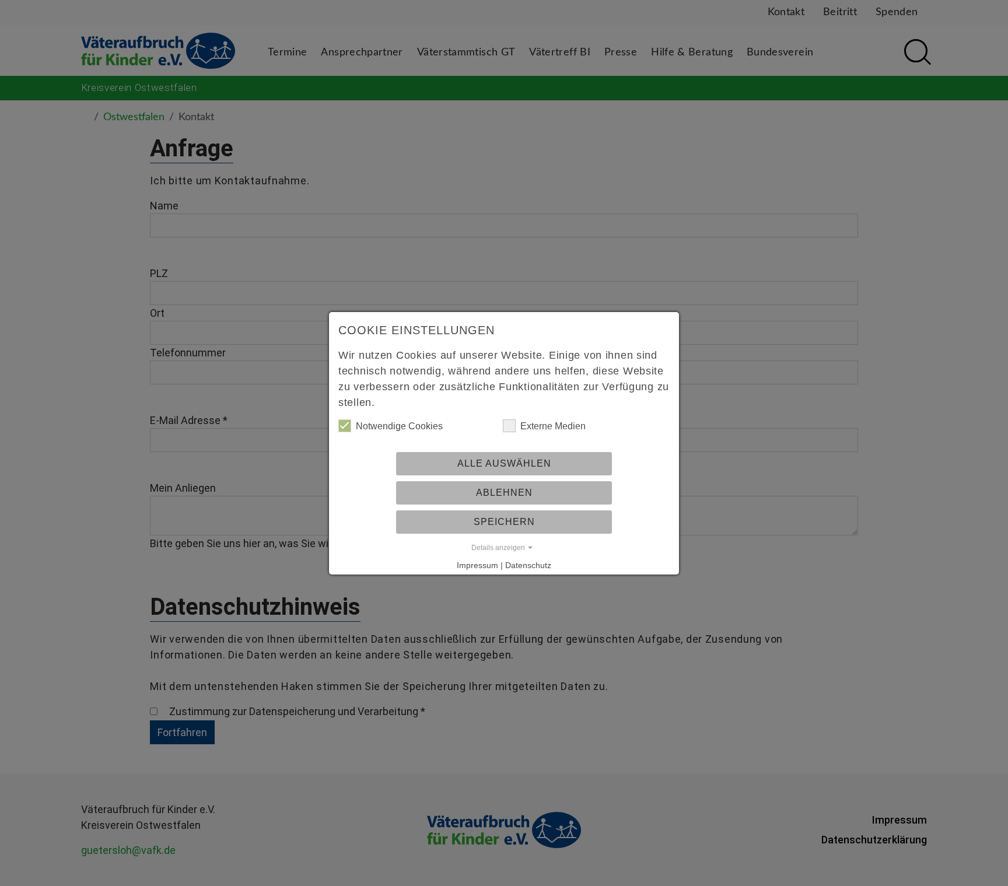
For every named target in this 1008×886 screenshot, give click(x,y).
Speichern (504, 522)
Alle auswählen (504, 463)
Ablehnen (504, 493)
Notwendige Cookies (399, 426)
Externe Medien (553, 426)
